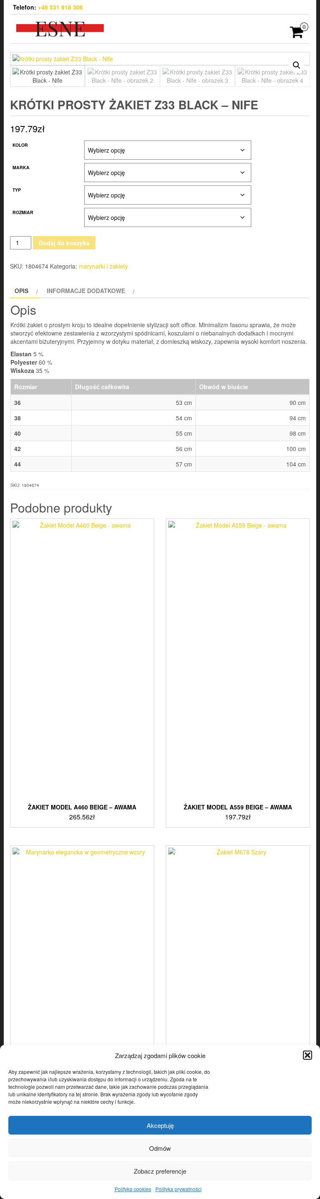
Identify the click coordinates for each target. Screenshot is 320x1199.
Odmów (160, 1148)
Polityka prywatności (178, 1188)
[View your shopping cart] (297, 34)
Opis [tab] (21, 290)
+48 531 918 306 (60, 7)
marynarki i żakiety (103, 266)
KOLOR (20, 145)
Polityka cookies (133, 1188)
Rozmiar (22, 212)
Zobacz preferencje (160, 1171)
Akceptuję (160, 1125)
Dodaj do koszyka (64, 243)
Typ (16, 190)
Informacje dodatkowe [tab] (86, 290)
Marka (21, 167)
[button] (307, 1055)
